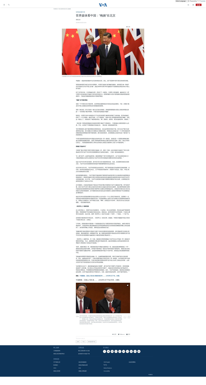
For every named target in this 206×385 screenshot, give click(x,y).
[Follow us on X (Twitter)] (104, 351)
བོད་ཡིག (105, 365)
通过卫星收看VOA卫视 (84, 350)
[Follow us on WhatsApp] (127, 351)
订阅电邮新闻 (56, 350)
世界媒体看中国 (80, 12)
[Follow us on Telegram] (123, 351)
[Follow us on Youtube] (108, 351)
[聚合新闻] (131, 351)
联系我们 (55, 365)
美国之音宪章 (56, 371)
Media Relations (108, 368)
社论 (80, 368)
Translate (202, 1)
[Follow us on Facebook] (112, 351)
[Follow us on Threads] (119, 351)
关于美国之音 (56, 362)
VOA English (107, 362)
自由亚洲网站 (132, 362)
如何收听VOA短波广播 (84, 353)
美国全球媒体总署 (83, 365)
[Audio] (188, 5)
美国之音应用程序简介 (59, 353)
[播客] (135, 351)
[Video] (193, 5)
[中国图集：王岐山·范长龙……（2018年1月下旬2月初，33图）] (103, 298)
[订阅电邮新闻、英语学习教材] (138, 351)
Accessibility (107, 371)
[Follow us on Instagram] (115, 351)
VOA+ (54, 368)
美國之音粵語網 (82, 371)
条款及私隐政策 (82, 362)
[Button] (128, 27)
